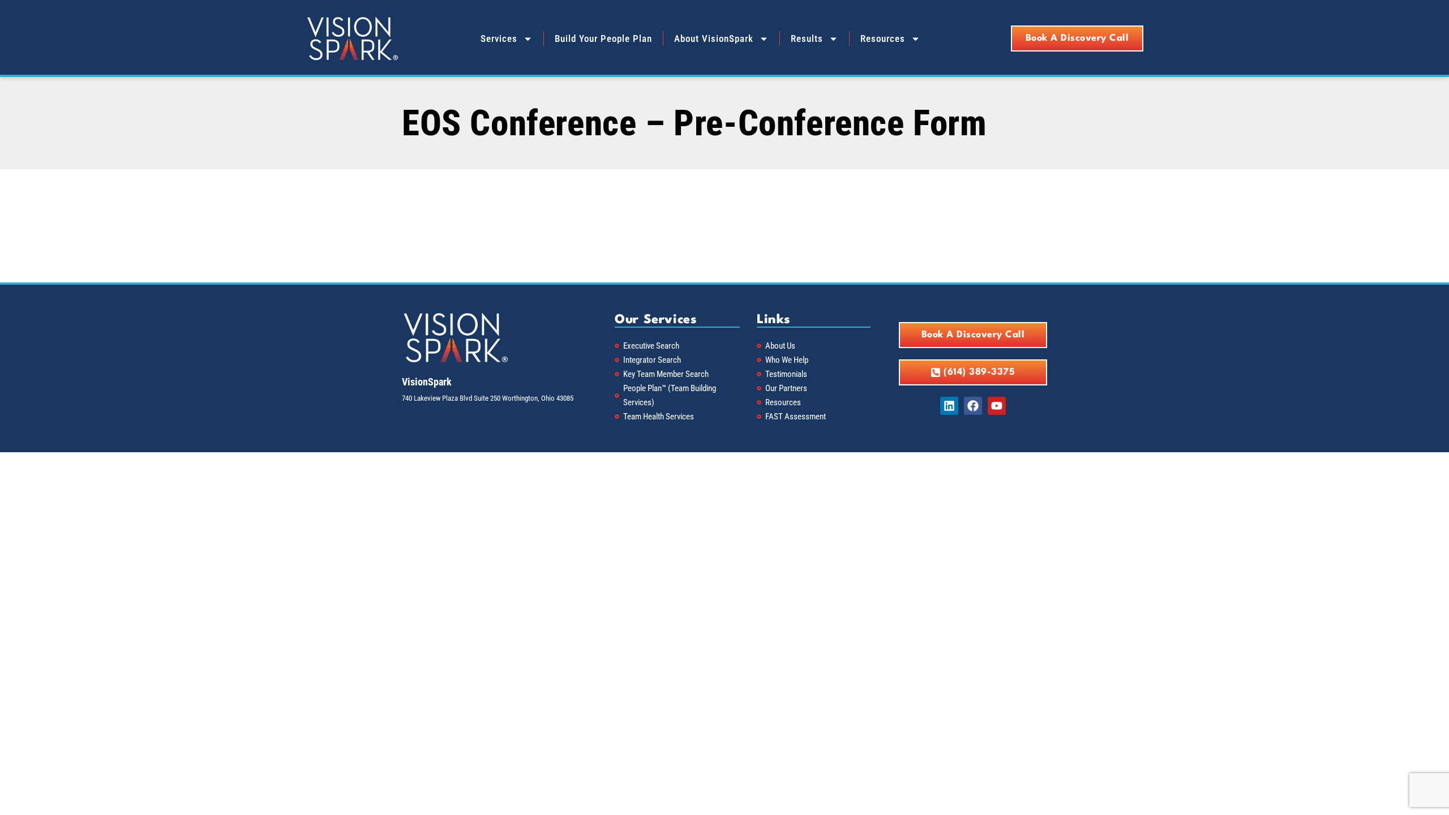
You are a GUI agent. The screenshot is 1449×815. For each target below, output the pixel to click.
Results (807, 38)
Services (499, 38)
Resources (882, 38)
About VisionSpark (713, 38)
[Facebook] (973, 406)
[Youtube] (997, 406)
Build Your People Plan (603, 38)
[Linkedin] (949, 406)
